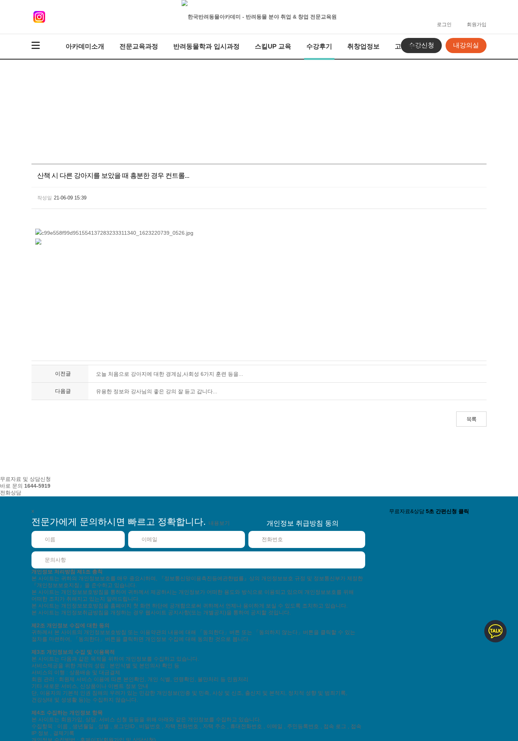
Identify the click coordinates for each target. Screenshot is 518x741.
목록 (471, 419)
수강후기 (319, 46)
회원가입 (477, 24)
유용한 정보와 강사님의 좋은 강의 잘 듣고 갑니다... (156, 391)
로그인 (444, 24)
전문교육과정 (138, 46)
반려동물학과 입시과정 (206, 46)
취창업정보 (363, 46)
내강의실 (466, 45)
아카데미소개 (85, 46)
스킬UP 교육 (273, 46)
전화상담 (10, 493)
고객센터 (408, 46)
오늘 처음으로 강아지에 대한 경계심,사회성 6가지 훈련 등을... (169, 374)
